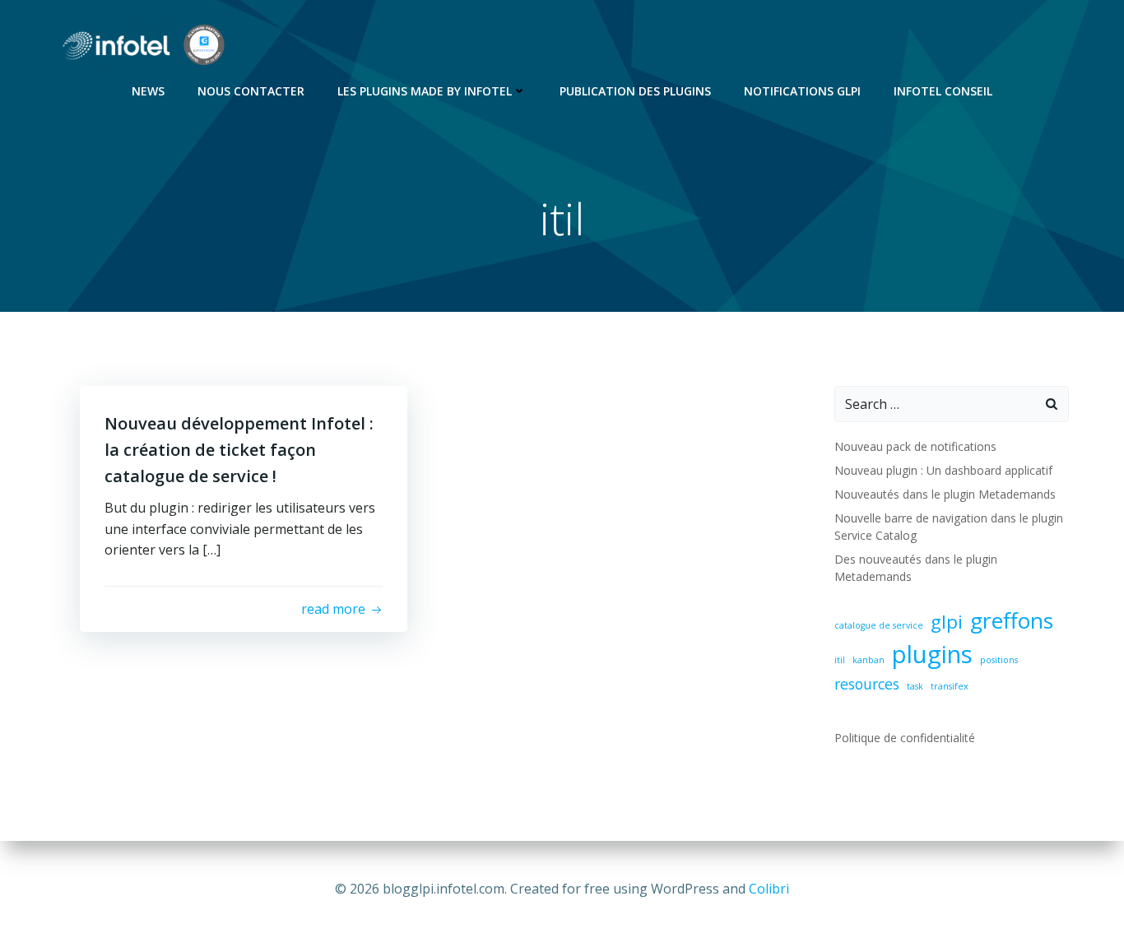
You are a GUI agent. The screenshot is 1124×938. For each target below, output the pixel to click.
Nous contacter (250, 91)
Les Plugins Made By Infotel (424, 91)
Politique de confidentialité (904, 737)
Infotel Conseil (943, 91)
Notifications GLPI (802, 91)
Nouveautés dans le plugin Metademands (945, 494)
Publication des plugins (635, 91)
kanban (868, 660)
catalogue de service (878, 625)
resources (866, 684)
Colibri (769, 889)
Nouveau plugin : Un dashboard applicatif (943, 470)
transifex (949, 686)
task (915, 686)
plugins (932, 654)
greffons (1011, 620)
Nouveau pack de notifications (915, 446)
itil (839, 660)
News (148, 91)
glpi (947, 621)
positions (999, 660)
